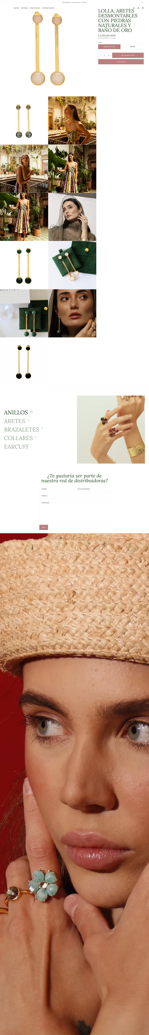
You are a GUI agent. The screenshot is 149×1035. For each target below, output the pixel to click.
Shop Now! (59, 531)
